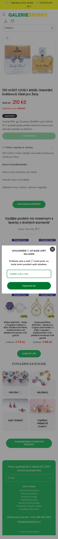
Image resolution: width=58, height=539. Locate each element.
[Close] (52, 249)
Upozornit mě (29, 285)
